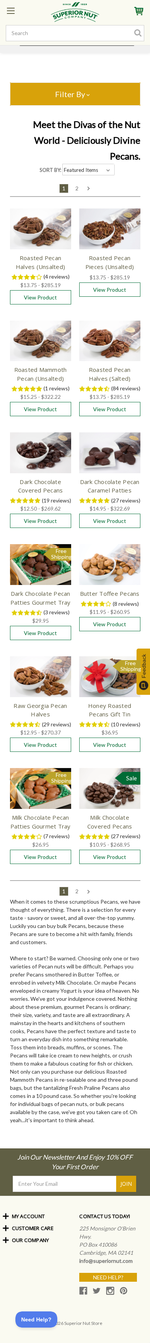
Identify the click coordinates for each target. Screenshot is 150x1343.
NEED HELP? (108, 1277)
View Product (40, 297)
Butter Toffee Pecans (110, 593)
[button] (75, 94)
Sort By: (50, 170)
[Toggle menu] (10, 10)
